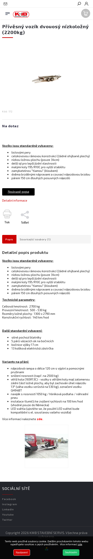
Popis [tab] (9, 239)
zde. (40, 419)
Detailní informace (14, 200)
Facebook (9, 499)
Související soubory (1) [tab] (35, 239)
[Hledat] (79, 4)
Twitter (7, 519)
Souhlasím (71, 552)
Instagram (9, 504)
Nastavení (22, 552)
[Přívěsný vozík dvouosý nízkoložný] (46, 446)
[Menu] (7, 12)
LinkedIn (8, 509)
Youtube (8, 514)
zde (80, 544)
